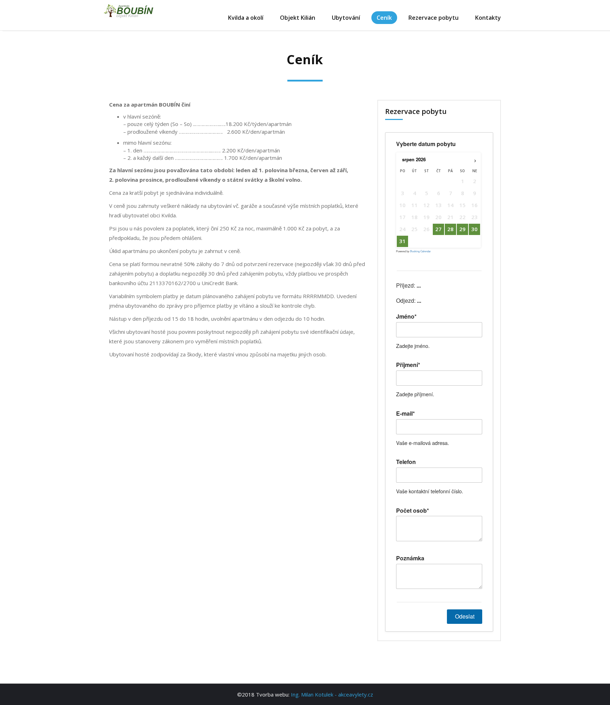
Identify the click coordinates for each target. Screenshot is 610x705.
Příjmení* (408, 365)
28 (450, 229)
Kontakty (488, 18)
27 (438, 229)
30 (474, 229)
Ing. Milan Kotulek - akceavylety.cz (332, 694)
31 (402, 241)
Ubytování (346, 18)
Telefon (406, 462)
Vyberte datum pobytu (426, 144)
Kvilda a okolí (245, 18)
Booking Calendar (420, 251)
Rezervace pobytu (433, 18)
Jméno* (406, 316)
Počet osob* (412, 510)
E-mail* (405, 413)
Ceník (384, 18)
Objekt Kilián (297, 18)
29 (462, 229)
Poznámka (410, 558)
